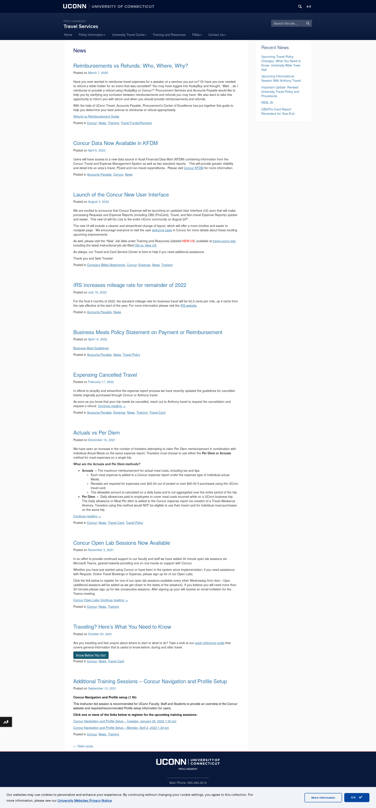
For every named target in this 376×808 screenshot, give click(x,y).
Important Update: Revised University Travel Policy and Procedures (280, 91)
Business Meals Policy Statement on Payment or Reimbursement (147, 332)
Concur (92, 123)
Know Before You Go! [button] (91, 655)
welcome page (162, 230)
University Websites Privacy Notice (84, 800)
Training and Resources (169, 34)
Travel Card (157, 412)
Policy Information (91, 34)
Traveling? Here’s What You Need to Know (122, 626)
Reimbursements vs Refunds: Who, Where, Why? (130, 65)
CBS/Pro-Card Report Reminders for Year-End (277, 111)
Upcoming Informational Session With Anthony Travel (281, 78)
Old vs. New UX (145, 245)
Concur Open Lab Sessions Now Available (121, 542)
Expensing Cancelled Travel (105, 374)
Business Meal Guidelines (91, 348)
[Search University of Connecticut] (300, 6)
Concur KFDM (193, 168)
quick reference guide (210, 643)
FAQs (196, 34)
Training (113, 123)
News (102, 123)
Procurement (75, 21)
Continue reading (112, 406)
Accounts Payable (99, 174)
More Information (323, 798)
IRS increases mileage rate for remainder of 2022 (129, 284)
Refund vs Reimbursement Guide (96, 116)
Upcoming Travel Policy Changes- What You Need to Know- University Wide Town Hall (281, 63)
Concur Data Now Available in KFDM (115, 143)
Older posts (83, 746)
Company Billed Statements (106, 265)
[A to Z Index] (308, 6)
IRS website (188, 305)
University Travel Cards (128, 34)
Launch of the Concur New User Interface (121, 194)
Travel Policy (131, 354)
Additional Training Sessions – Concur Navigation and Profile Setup (150, 681)
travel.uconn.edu (224, 241)
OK (354, 797)
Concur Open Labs (86, 600)
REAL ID (267, 102)
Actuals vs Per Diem (96, 432)
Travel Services (81, 26)
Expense (144, 265)
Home (68, 34)
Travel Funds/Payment (136, 123)
